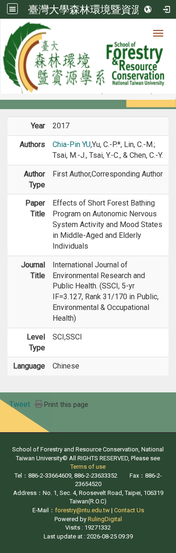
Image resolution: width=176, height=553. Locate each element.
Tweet (19, 404)
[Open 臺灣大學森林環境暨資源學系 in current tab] (88, 56)
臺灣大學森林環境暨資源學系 (95, 9)
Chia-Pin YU (72, 144)
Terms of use (88, 466)
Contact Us (129, 510)
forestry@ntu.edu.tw (82, 510)
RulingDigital (105, 519)
